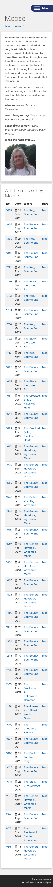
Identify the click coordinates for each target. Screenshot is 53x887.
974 (8, 814)
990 (8, 796)
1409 (9, 613)
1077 (9, 739)
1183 (9, 684)
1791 (8, 267)
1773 (9, 296)
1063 (9, 753)
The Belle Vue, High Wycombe (30, 501)
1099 (9, 724)
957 (8, 828)
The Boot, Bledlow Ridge (30, 757)
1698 (9, 367)
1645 (9, 414)
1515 (9, 529)
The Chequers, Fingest (30, 728)
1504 (9, 544)
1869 (9, 210)
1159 (9, 706)
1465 (9, 580)
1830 (9, 238)
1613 (9, 446)
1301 (9, 641)
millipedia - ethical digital (38, 882)
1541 (9, 511)
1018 (9, 781)
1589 (9, 483)
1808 (9, 253)
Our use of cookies (41, 879)
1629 (9, 428)
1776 (9, 281)
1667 (9, 381)
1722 (9, 338)
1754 (9, 310)
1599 (9, 464)
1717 (8, 353)
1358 (9, 627)
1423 (9, 594)
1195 (9, 670)
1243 (9, 655)
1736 (9, 324)
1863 (9, 224)
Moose (46, 210)
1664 (9, 395)
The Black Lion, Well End (30, 285)
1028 (9, 767)
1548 (9, 497)
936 (8, 846)
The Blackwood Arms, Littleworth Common (30, 692)
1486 (9, 562)
